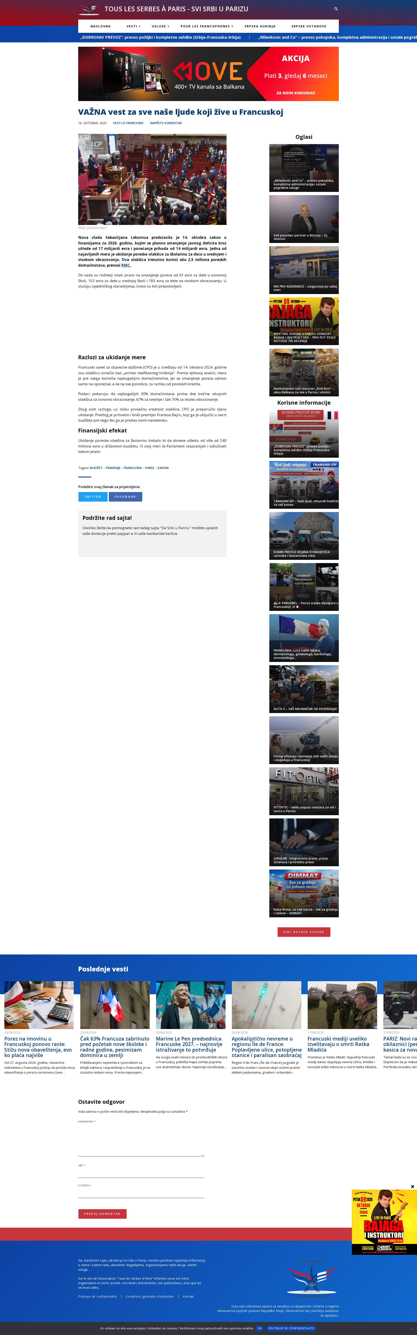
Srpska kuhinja (260, 26)
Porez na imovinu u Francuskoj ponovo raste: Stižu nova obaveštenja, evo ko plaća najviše (38, 1047)
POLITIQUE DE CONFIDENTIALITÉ (291, 1328)
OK (260, 1328)
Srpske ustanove (309, 26)
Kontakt (188, 1296)
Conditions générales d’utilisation (150, 1296)
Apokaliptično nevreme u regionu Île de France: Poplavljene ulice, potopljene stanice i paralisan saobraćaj (267, 1047)
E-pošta (85, 1185)
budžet (96, 468)
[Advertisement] (152, 323)
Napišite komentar (166, 123)
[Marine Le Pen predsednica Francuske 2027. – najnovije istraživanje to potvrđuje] (191, 1005)
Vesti (132, 26)
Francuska (133, 468)
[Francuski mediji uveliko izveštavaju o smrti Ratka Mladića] (343, 1005)
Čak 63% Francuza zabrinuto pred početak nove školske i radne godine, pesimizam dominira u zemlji (114, 1047)
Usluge (159, 26)
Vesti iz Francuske (128, 123)
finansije (113, 468)
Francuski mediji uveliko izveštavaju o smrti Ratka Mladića (338, 1044)
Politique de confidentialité (97, 1296)
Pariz (149, 468)
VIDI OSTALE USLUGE (303, 932)
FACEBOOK (125, 496)
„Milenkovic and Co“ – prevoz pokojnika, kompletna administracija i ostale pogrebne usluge (248, 37)
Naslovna (101, 26)
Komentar (87, 1121)
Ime (82, 1165)
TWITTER (93, 496)
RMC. (126, 265)
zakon (163, 468)
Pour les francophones (205, 26)
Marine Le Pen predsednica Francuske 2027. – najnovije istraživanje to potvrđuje (189, 1044)
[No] (411, 1328)
